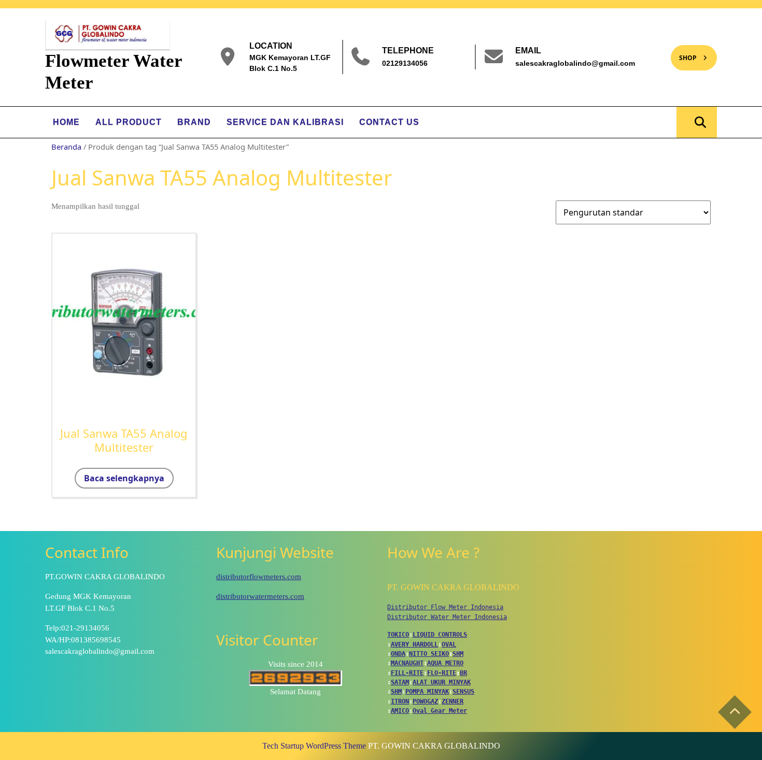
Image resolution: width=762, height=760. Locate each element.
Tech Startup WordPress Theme (314, 745)
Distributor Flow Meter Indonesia (445, 607)
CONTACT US (389, 122)
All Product (128, 122)
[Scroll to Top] (735, 712)
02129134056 (405, 62)
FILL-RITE (407, 673)
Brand (194, 122)
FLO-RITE (441, 673)
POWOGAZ (425, 701)
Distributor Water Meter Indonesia (447, 617)
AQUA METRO (445, 663)
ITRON (400, 701)
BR (463, 673)
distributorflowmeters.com (258, 576)
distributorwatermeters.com (260, 596)
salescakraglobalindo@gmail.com (575, 62)
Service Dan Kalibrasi (285, 122)
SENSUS (463, 691)
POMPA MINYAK (427, 691)
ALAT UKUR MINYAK (442, 682)
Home (66, 122)
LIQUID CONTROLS (440, 634)
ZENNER (452, 701)
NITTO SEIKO (429, 653)
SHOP (684, 53)
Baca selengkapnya (124, 478)
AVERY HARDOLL (414, 644)
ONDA (398, 653)
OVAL (449, 644)
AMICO (400, 710)
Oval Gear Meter (440, 710)
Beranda (66, 146)
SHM (458, 653)
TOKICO (398, 634)
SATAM (400, 682)
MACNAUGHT (407, 663)
